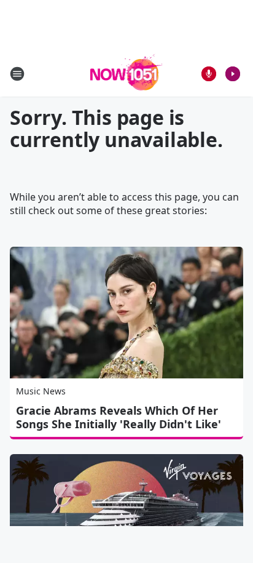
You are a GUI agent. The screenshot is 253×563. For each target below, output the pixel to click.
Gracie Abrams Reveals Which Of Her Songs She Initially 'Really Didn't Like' (118, 417)
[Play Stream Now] (232, 73)
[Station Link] (126, 74)
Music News (41, 391)
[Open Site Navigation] (17, 73)
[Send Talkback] (208, 73)
